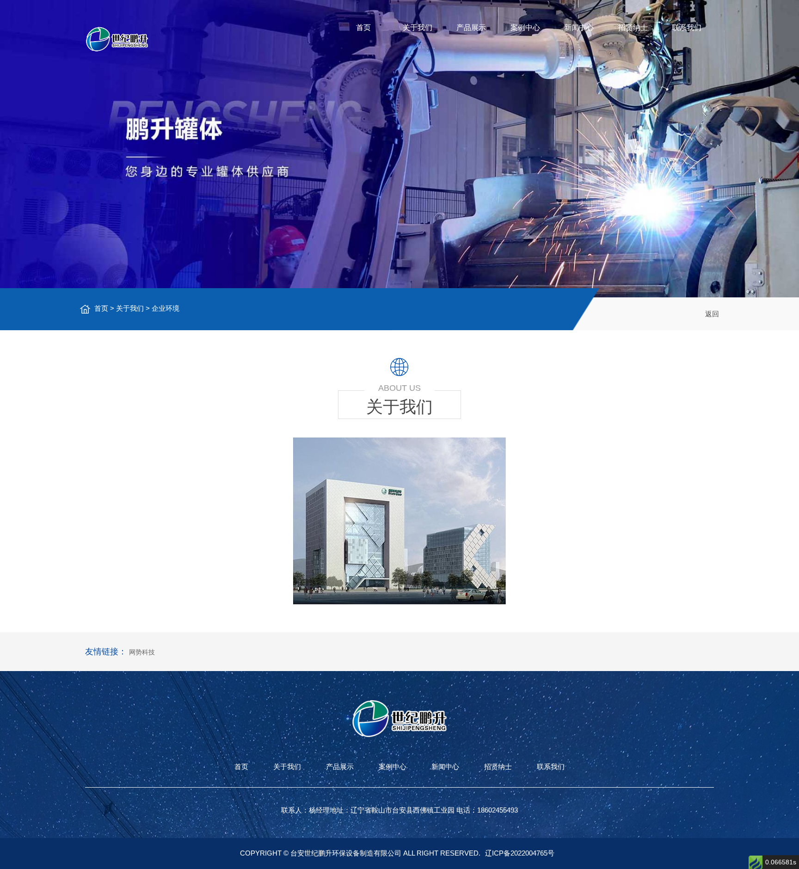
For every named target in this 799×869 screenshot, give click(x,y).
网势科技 (142, 652)
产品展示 (471, 27)
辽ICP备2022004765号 (519, 853)
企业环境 (165, 308)
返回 (712, 314)
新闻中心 (579, 27)
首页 (363, 27)
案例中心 (525, 27)
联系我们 (686, 27)
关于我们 (417, 27)
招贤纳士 (633, 27)
